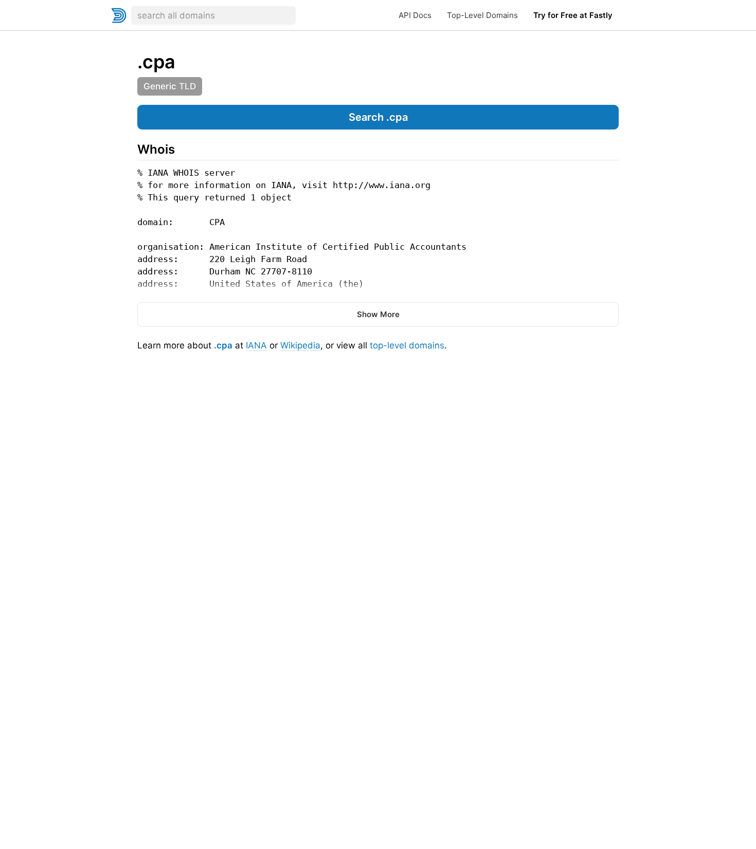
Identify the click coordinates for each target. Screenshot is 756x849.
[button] (378, 117)
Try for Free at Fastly (573, 15)
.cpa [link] (156, 61)
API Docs (415, 15)
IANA (256, 345)
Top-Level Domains (482, 15)
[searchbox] (213, 15)
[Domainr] (119, 15)
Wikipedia (300, 345)
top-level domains (407, 345)
